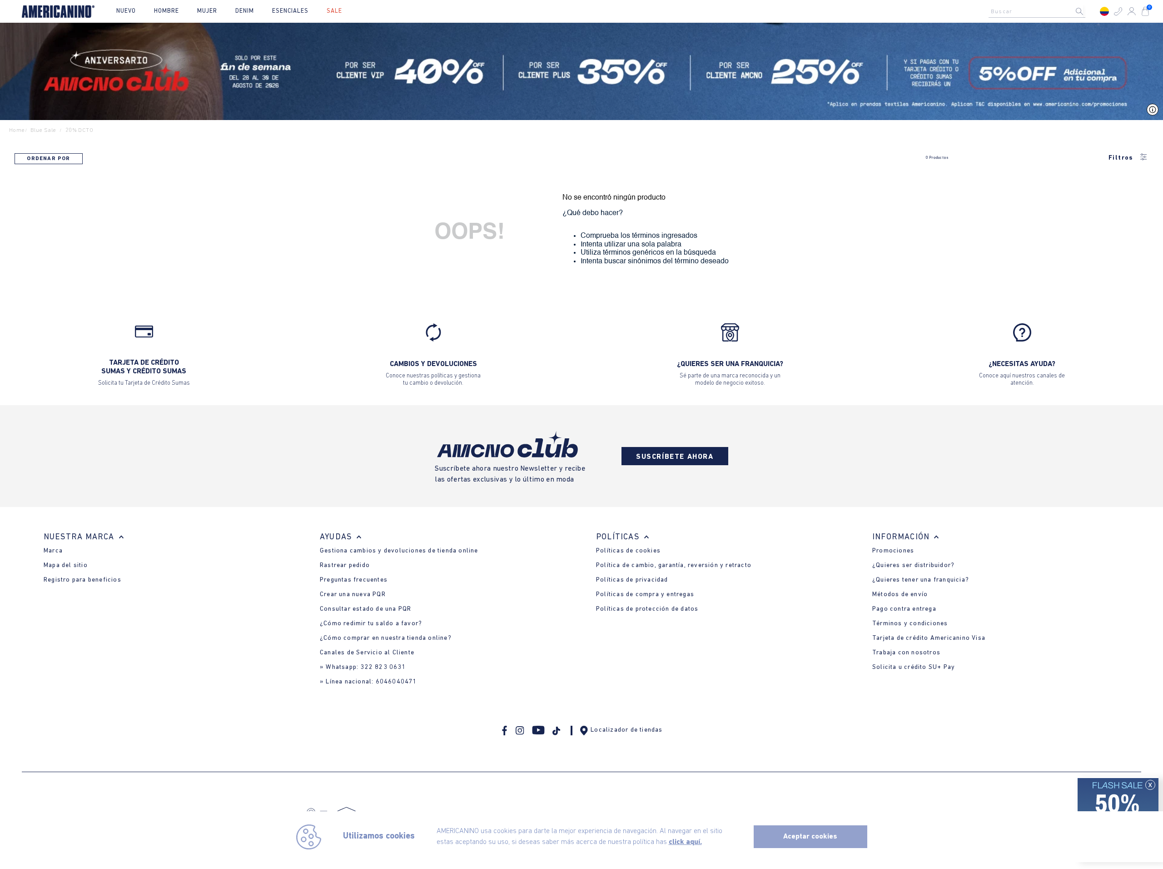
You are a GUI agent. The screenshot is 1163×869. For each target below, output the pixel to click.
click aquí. (685, 842)
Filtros (1120, 158)
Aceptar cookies (810, 836)
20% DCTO (79, 130)
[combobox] (1039, 11)
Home (17, 130)
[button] (1118, 11)
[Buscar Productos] (1086, 11)
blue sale (43, 130)
